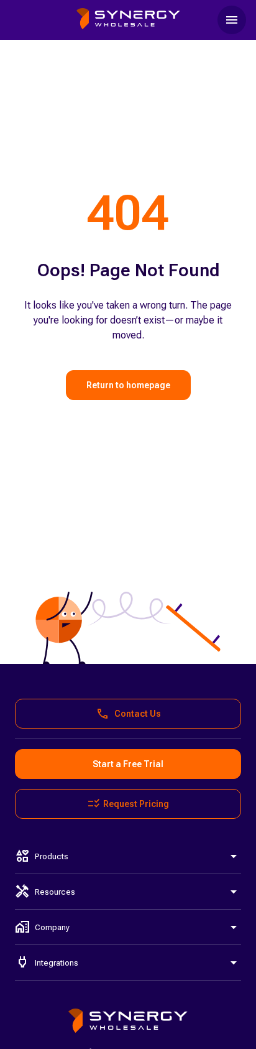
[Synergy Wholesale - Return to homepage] (128, 20)
